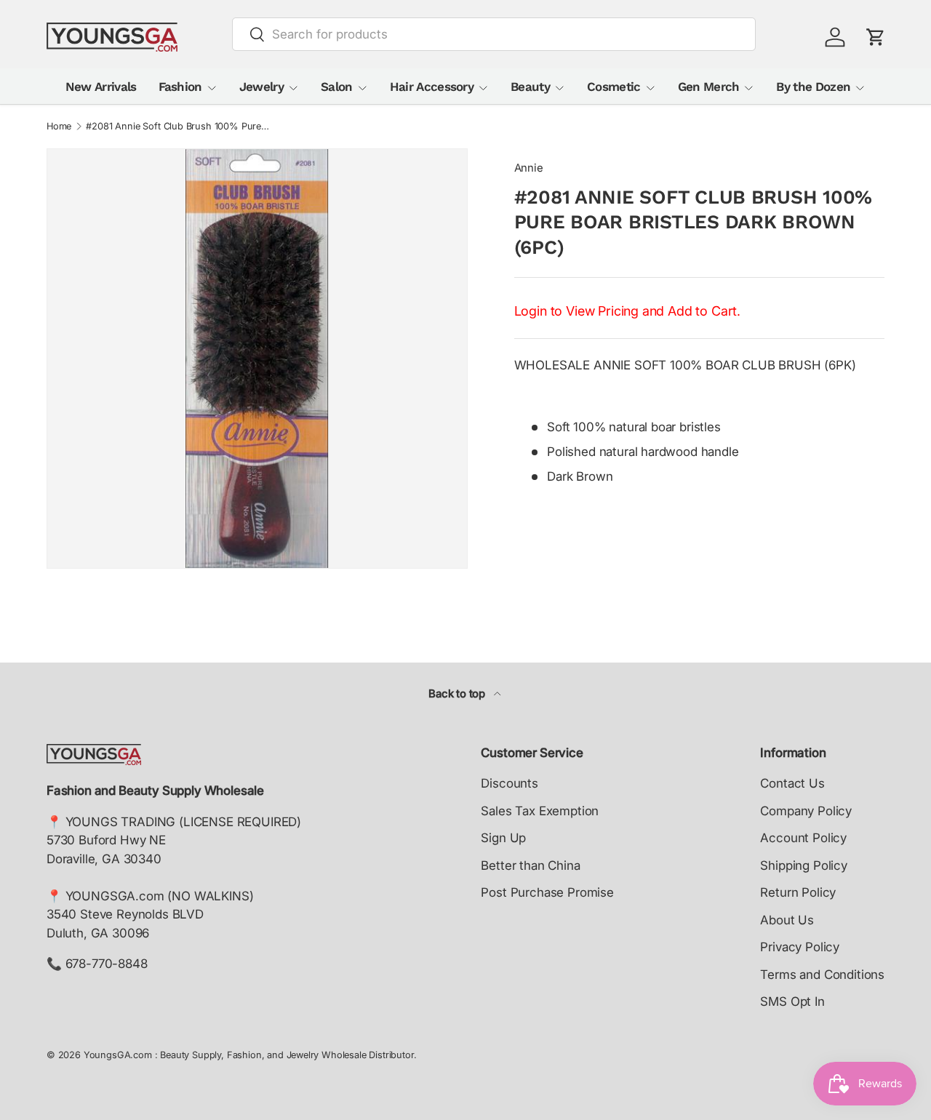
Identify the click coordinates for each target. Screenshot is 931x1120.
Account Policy (803, 838)
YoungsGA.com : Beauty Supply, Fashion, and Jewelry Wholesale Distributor (249, 1054)
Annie (528, 168)
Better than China (530, 865)
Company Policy (806, 811)
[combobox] (494, 34)
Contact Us (792, 783)
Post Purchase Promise (547, 892)
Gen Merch (709, 86)
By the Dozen (813, 86)
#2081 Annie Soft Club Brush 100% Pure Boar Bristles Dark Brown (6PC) (178, 127)
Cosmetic (614, 86)
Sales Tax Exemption (540, 811)
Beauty (530, 86)
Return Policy (798, 892)
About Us (787, 920)
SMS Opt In (792, 1001)
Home (59, 127)
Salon (337, 86)
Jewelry (261, 86)
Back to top (458, 693)
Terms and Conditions (822, 974)
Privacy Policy (799, 947)
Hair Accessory (432, 86)
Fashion (180, 86)
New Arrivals (101, 86)
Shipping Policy (803, 865)
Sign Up (503, 838)
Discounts (509, 783)
